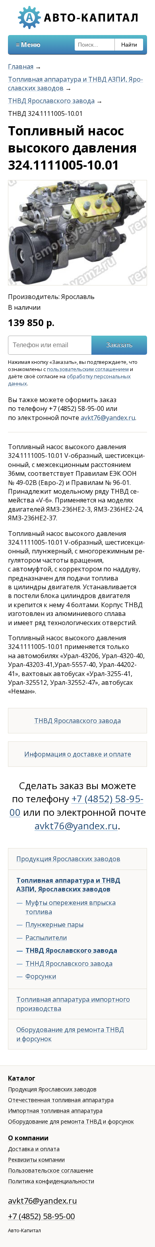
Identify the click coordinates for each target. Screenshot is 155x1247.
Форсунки (40, 976)
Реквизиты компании (36, 1159)
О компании (28, 1138)
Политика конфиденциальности (51, 1181)
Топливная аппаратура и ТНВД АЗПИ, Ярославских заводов (68, 884)
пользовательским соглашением (88, 369)
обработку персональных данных (69, 380)
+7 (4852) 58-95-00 (41, 1216)
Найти (129, 44)
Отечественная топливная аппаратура (61, 1100)
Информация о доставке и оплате (77, 754)
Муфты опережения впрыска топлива (70, 907)
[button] (139, 187)
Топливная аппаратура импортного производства (73, 1003)
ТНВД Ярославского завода (51, 100)
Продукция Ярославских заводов (68, 858)
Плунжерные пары (54, 924)
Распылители (46, 937)
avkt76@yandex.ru (108, 417)
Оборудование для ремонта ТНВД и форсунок (70, 1034)
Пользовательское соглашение (50, 1170)
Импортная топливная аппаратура (55, 1110)
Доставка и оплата (34, 1149)
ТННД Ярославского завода (68, 963)
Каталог (21, 1078)
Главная (20, 66)
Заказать (119, 345)
